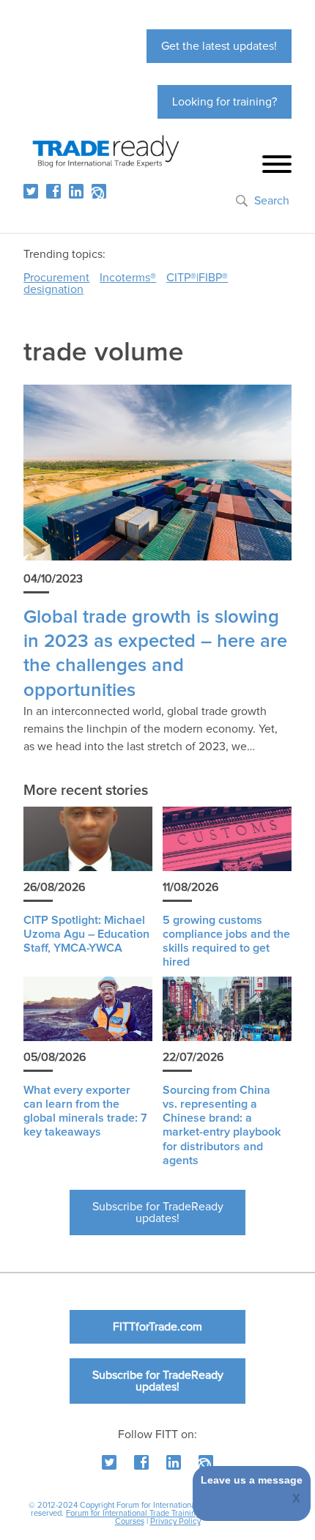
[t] (30, 191)
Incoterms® (128, 278)
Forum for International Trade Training (133, 1513)
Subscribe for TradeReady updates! (157, 1212)
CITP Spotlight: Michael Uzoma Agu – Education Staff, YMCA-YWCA (86, 934)
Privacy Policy (175, 1521)
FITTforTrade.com (157, 1327)
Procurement (56, 278)
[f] (53, 191)
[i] (99, 191)
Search (271, 201)
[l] (76, 191)
